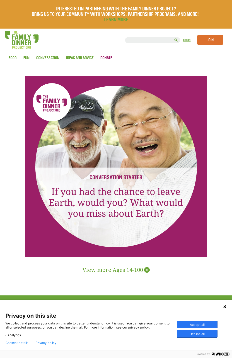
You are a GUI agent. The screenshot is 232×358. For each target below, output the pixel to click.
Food (13, 57)
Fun (26, 57)
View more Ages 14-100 (115, 270)
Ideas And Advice (80, 57)
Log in (187, 40)
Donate (106, 57)
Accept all (197, 324)
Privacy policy (46, 343)
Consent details (16, 343)
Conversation (47, 57)
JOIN (210, 39)
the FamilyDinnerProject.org (22, 40)
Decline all (197, 334)
